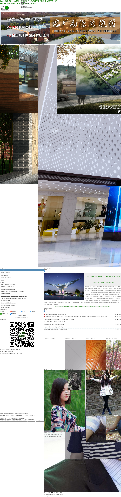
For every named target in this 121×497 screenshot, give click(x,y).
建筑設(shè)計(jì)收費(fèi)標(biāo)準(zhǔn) (53, 327)
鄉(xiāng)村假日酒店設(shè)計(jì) (8, 303)
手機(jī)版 (2, 415)
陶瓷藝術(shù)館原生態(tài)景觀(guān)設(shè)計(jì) (12, 291)
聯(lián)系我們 (73, 410)
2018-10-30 (118, 314)
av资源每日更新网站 (14, 421)
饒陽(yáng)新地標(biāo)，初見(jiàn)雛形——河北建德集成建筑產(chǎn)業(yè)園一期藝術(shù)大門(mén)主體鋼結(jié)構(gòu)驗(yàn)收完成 (76, 316)
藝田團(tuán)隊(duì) (61, 410)
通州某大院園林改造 (5, 293)
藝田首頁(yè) (50, 410)
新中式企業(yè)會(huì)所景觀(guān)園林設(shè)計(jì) (55, 329)
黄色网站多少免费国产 (5, 421)
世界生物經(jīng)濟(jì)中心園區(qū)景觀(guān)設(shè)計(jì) (14, 296)
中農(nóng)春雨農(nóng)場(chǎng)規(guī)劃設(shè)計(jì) (13, 298)
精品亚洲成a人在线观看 (41, 421)
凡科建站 (12, 415)
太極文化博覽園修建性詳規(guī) (8, 305)
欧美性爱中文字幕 (31, 421)
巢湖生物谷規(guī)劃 (5, 300)
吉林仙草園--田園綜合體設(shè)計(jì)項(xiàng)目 (54, 321)
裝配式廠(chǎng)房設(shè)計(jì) (8, 286)
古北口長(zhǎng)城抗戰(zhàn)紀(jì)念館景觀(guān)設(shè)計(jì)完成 (59, 319)
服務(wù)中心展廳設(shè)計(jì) (8, 284)
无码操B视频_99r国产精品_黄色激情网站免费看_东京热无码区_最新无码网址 (17, 419)
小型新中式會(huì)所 (5, 307)
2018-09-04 (118, 316)
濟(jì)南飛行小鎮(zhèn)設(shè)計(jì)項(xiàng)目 (54, 324)
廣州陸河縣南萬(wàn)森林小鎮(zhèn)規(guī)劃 (56, 314)
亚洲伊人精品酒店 (23, 421)
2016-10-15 (118, 329)
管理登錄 (20, 415)
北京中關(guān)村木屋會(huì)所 (8, 289)
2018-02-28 (118, 327)
